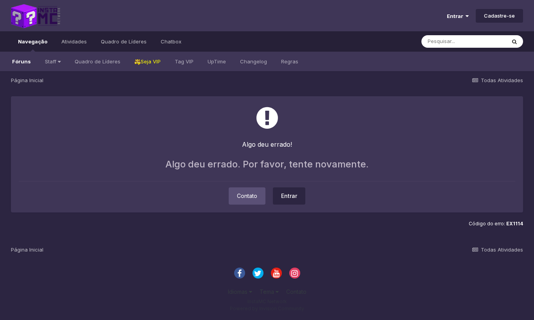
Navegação (32, 41)
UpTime (217, 61)
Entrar (456, 16)
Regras (289, 61)
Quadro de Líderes (97, 61)
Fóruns (21, 61)
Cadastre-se (499, 16)
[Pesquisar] (514, 41)
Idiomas (238, 291)
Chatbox (171, 41)
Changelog (253, 61)
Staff (51, 61)
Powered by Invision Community (267, 308)
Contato (247, 195)
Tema (268, 291)
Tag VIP (184, 61)
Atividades (74, 41)
